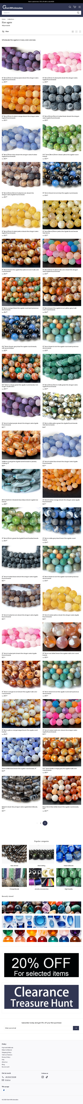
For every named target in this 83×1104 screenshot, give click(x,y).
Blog (3, 1064)
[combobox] (41, 13)
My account (5, 1067)
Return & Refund (7, 1050)
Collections (10, 19)
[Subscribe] (76, 1028)
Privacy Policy (6, 1057)
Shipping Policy (6, 1052)
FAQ (3, 1060)
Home (4, 19)
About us (4, 1062)
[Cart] (74, 7)
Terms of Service (7, 1055)
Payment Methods (7, 1047)
